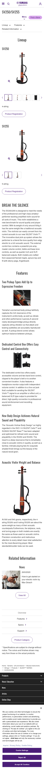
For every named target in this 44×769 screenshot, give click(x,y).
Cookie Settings (22, 750)
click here (14, 738)
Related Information (10, 28)
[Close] (41, 708)
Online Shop (6, 699)
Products (14, 668)
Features (18, 25)
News (4, 687)
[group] (8, 97)
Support (20, 630)
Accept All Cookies (22, 764)
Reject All (22, 757)
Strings (6, 668)
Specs (21, 624)
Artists (4, 693)
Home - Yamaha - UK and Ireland (13, 666)
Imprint (6, 745)
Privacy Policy (15, 745)
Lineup (5, 25)
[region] (22, 737)
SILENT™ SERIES (26, 668)
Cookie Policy (27, 745)
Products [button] (5, 675)
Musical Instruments (33, 666)
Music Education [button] (8, 681)
